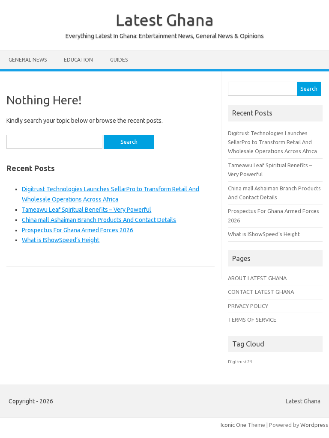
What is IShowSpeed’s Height (60, 240)
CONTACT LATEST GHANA (261, 292)
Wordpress (314, 425)
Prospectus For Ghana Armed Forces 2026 (77, 230)
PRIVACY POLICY (248, 306)
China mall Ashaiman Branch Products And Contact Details (99, 219)
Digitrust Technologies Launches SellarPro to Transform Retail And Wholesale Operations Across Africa (272, 142)
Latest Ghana (165, 20)
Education (78, 59)
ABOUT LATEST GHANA (257, 278)
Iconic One (233, 425)
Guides (119, 59)
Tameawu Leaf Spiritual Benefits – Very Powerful (86, 209)
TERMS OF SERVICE (252, 320)
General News (28, 59)
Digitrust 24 (240, 361)
